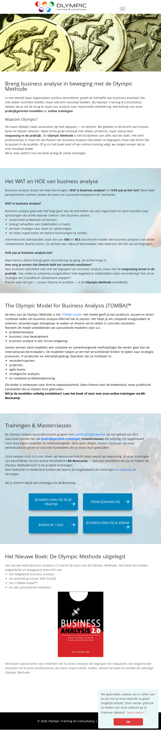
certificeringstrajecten (90, 434)
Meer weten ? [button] (136, 712)
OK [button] (128, 722)
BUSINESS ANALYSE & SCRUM (107, 523)
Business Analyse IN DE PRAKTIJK (53, 502)
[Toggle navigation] (122, 9)
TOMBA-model (71, 314)
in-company (124, 470)
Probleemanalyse (105, 502)
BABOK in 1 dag (51, 525)
